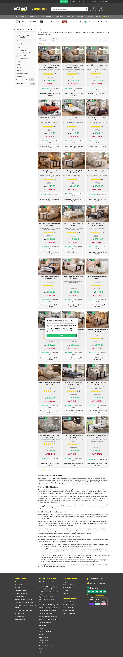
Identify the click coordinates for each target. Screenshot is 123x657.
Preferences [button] (50, 331)
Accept (62, 335)
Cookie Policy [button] (70, 328)
